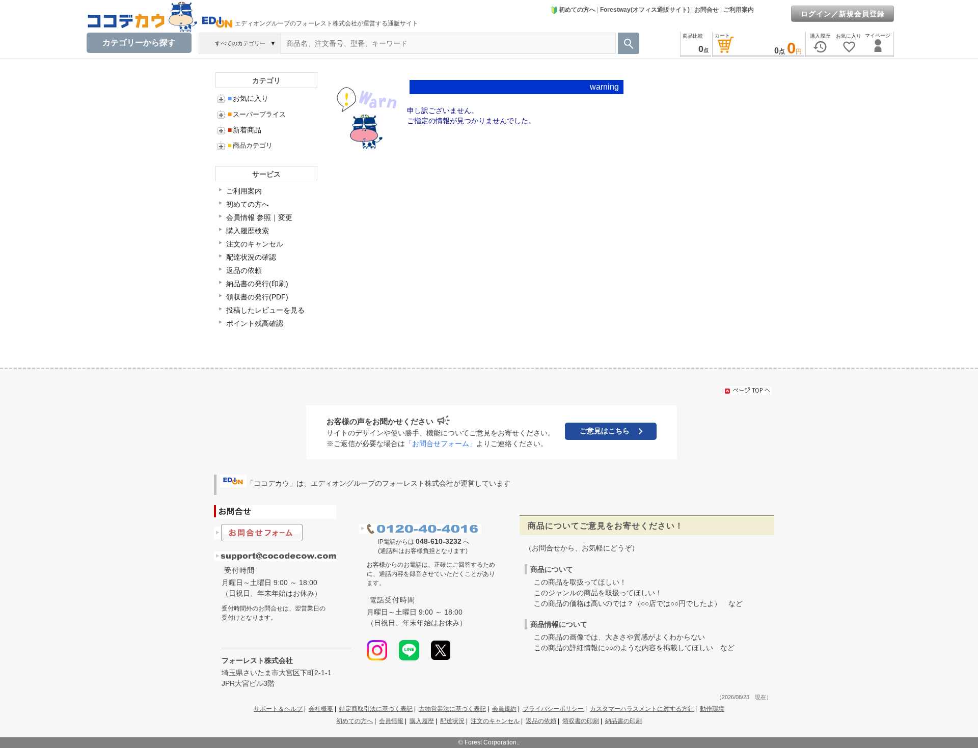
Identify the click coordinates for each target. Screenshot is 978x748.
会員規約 (504, 708)
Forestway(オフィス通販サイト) (645, 9)
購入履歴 (422, 721)
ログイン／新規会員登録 (843, 14)
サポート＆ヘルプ (278, 708)
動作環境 (712, 708)
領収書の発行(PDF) (257, 297)
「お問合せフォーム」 (440, 443)
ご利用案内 (738, 9)
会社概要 (321, 708)
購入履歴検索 (247, 231)
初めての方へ (577, 9)
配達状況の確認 (251, 257)
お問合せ (706, 9)
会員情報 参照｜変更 (259, 217)
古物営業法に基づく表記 (452, 708)
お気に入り (248, 98)
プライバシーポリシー (553, 708)
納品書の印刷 (623, 721)
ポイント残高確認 (254, 323)
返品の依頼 (244, 270)
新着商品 (244, 130)
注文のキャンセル (254, 244)
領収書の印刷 (580, 721)
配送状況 (452, 721)
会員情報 (391, 721)
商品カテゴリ (250, 145)
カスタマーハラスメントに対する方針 (642, 708)
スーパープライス (257, 114)
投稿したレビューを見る (265, 310)
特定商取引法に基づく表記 (376, 708)
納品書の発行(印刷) (257, 284)
